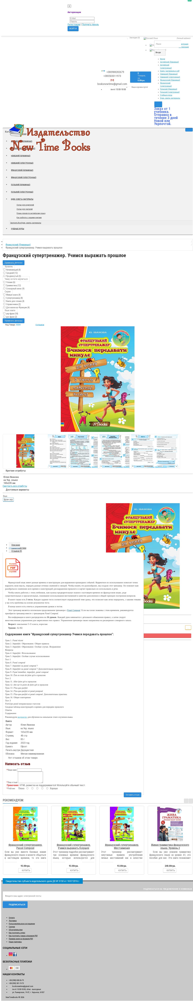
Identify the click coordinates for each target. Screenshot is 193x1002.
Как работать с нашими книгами (29, 218)
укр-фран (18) (12, 313)
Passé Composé (73, 610)
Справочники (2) (13, 304)
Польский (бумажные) (168, 89)
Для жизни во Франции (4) (18, 307)
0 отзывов (40, 325)
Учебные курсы (166, 95)
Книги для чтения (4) (15, 301)
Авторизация (184, 47)
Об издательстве (15, 930)
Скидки (12, 927)
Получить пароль (90, 24)
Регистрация (74, 24)
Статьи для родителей (25, 205)
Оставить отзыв (132, 795)
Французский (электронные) (23, 177)
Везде (162, 59)
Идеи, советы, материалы (170, 98)
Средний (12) (12, 273)
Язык (5, 496)
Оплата (12, 918)
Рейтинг (11, 788)
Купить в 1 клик (27, 841)
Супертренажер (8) (14, 298)
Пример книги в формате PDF (21, 939)
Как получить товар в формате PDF (23, 936)
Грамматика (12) (13, 285)
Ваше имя (12, 770)
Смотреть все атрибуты (15, 486)
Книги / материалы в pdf (169, 71)
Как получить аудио (17, 933)
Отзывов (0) (16, 551)
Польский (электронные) (170, 92)
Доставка (13, 921)
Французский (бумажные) (170, 80)
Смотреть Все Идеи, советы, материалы (25, 223)
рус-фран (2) (11, 317)
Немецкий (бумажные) (169, 74)
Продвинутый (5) (13, 276)
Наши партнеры (15, 942)
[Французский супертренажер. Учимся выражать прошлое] (97, 379)
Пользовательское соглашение (22, 924)
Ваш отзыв (12, 782)
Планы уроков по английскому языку (31, 213)
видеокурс (22, 717)
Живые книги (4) (13, 295)
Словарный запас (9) (15, 288)
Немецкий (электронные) (170, 77)
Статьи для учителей (25, 209)
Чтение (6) (10, 282)
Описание (15, 545)
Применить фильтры (13, 263)
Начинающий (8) (13, 270)
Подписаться (17, 904)
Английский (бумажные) (169, 62)
